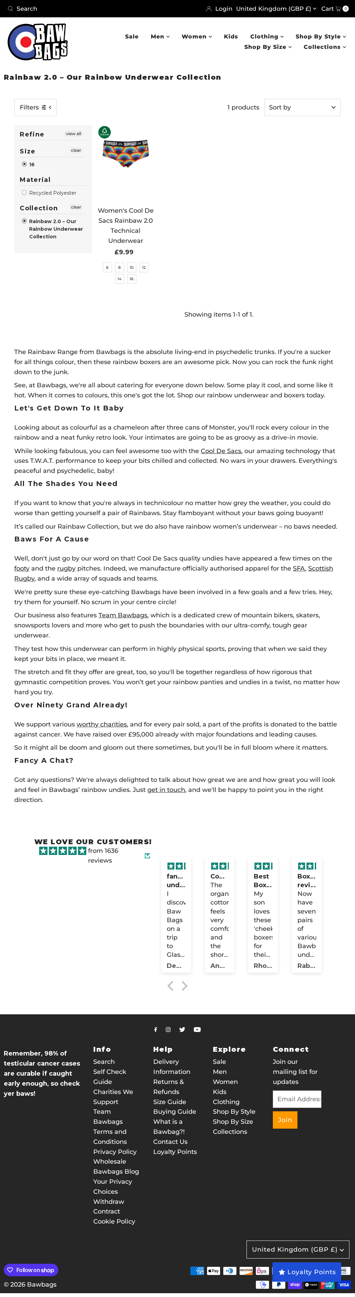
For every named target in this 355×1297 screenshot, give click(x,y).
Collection (39, 208)
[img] (62, 851)
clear (76, 150)
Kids (231, 36)
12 (144, 267)
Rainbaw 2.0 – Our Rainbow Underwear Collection (55, 229)
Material (35, 180)
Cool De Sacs (221, 451)
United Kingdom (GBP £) (274, 8)
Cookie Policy (114, 1221)
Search (104, 1062)
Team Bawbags (122, 615)
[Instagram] (168, 1030)
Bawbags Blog (116, 1171)
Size (27, 151)
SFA (299, 568)
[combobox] (90, 9)
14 (119, 278)
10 (131, 267)
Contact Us (170, 1142)
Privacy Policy (115, 1152)
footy (21, 568)
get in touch (166, 790)
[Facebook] (155, 1030)
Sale (132, 36)
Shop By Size (266, 47)
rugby (66, 568)
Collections (323, 47)
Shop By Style (319, 36)
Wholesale (109, 1161)
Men (158, 36)
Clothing (265, 36)
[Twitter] (182, 1030)
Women (195, 36)
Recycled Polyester (52, 193)
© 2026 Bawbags (30, 1284)
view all (73, 133)
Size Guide (169, 1102)
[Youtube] (197, 1030)
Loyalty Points (175, 1152)
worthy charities (102, 724)
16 (31, 164)
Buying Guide (174, 1111)
